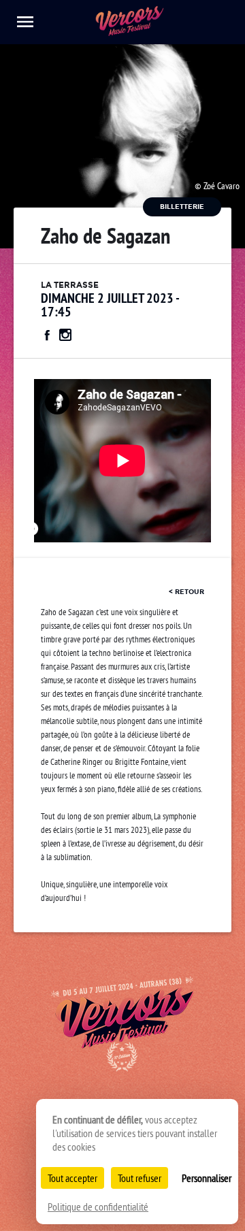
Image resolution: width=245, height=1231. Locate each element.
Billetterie (182, 206)
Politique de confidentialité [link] (98, 1206)
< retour (186, 591)
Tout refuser (139, 1178)
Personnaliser (206, 1178)
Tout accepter (72, 1178)
